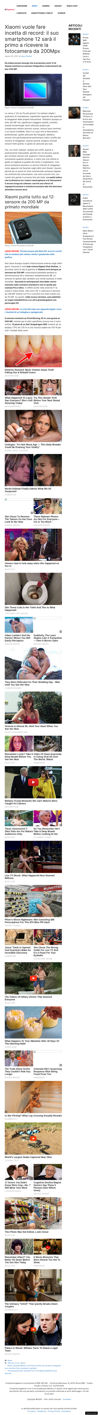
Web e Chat (72, 6)
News (34, 6)
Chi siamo (31, 1411)
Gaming (46, 6)
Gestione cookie (91, 1413)
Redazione (41, 1411)
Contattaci (67, 1399)
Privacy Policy (54, 1411)
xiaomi (22, 1363)
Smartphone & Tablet (42, 13)
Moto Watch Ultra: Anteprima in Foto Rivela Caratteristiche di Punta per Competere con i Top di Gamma (89, 241)
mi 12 (17, 1363)
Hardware (22, 6)
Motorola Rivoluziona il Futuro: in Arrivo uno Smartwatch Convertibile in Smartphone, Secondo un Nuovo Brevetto (88, 124)
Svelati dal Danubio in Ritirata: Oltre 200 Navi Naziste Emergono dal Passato (87, 86)
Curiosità (21, 13)
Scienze (61, 13)
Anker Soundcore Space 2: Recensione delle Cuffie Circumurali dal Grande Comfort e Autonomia (88, 209)
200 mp (11, 1363)
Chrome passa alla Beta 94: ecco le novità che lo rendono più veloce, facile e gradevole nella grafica (33, 254)
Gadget (58, 6)
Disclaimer (66, 1411)
